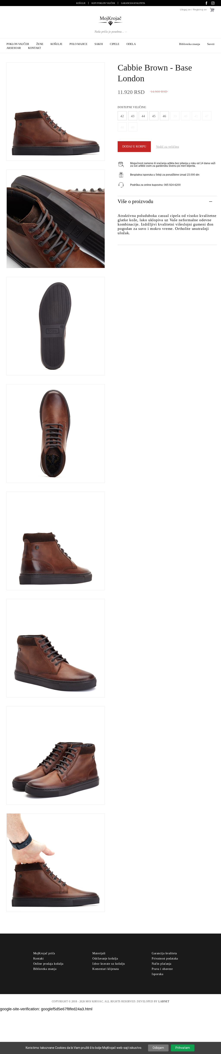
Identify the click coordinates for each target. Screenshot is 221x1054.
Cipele (114, 44)
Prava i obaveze (162, 969)
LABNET (163, 1001)
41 (196, 116)
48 (122, 127)
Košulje (80, 3)
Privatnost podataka (165, 958)
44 (143, 116)
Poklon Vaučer (17, 44)
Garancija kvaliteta (164, 953)
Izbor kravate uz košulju (108, 963)
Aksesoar (13, 48)
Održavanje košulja (105, 958)
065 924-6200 (172, 184)
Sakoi (99, 44)
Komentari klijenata (105, 969)
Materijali (99, 953)
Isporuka (157, 974)
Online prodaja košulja (48, 963)
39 (175, 116)
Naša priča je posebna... (109, 31)
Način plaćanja (161, 963)
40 (185, 116)
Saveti (211, 44)
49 (132, 127)
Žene (39, 44)
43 (132, 116)
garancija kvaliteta (133, 3)
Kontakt (34, 48)
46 (164, 116)
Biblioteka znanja (189, 44)
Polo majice (78, 44)
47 (206, 116)
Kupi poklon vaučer (103, 3)
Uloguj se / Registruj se (193, 9)
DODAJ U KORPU (134, 146)
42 (122, 116)
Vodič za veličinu (167, 146)
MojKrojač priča (44, 953)
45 (154, 116)
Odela (131, 44)
